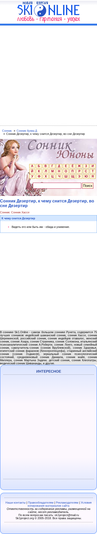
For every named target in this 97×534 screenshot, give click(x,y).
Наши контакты (15, 502)
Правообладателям (41, 502)
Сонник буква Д (27, 130)
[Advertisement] (48, 74)
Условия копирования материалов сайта (60, 504)
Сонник (7, 130)
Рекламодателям (67, 502)
